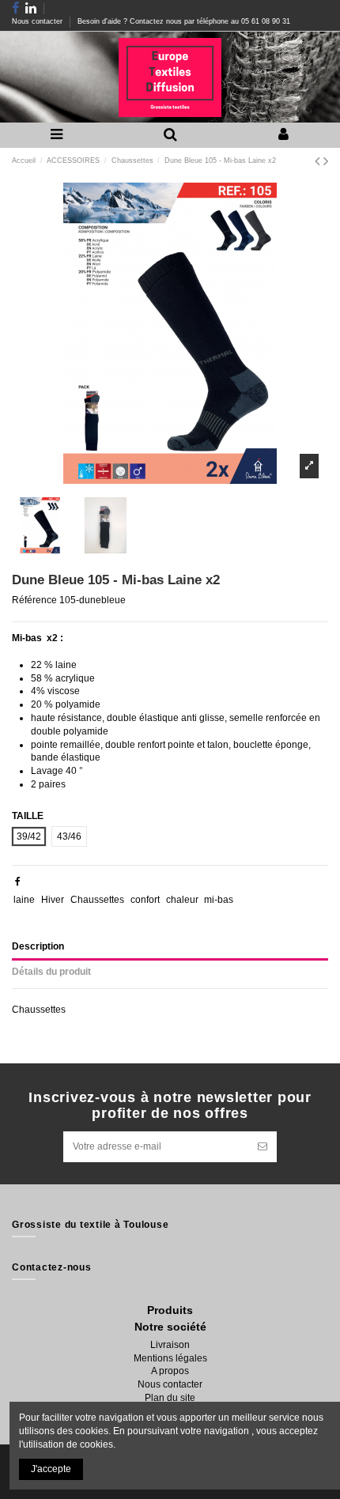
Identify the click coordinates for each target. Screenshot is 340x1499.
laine (24, 899)
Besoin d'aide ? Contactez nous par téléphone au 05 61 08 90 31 (183, 21)
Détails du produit (51, 971)
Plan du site (170, 1397)
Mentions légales (170, 1358)
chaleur (182, 899)
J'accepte (51, 1468)
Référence (34, 600)
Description (38, 946)
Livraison (170, 1344)
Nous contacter (38, 21)
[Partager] (18, 881)
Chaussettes (97, 899)
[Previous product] (319, 161)
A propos (170, 1370)
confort (145, 899)
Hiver (52, 899)
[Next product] (325, 161)
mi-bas (218, 899)
